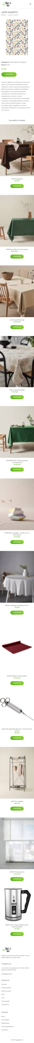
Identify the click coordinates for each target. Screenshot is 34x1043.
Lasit (2, 998)
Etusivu (3, 15)
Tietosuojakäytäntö (7, 1026)
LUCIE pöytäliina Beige (17, 320)
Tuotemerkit (5, 1004)
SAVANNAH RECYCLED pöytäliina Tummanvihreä (17, 461)
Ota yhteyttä (5, 1020)
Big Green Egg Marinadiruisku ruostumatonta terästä (17, 730)
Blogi (3, 1016)
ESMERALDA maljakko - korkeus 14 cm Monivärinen (17, 534)
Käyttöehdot (5, 1023)
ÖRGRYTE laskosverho (17, 872)
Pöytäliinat (23, 62)
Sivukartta (4, 1030)
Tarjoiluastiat (5, 1001)
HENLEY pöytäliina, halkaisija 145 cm (17, 605)
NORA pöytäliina (17, 179)
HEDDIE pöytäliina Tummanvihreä (17, 249)
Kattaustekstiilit (14, 62)
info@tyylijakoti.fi (6, 974)
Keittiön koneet (6, 991)
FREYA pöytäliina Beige (17, 390)
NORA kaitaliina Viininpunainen (17, 676)
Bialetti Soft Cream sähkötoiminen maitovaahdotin (17, 926)
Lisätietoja (9, 74)
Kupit (3, 994)
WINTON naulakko (17, 801)
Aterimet (4, 984)
